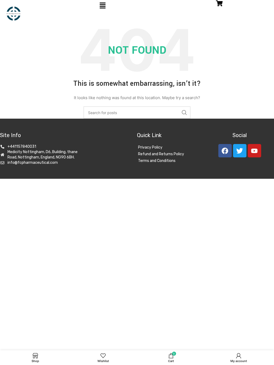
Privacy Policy (150, 147)
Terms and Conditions (157, 160)
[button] (102, 5)
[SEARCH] (184, 112)
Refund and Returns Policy (161, 154)
